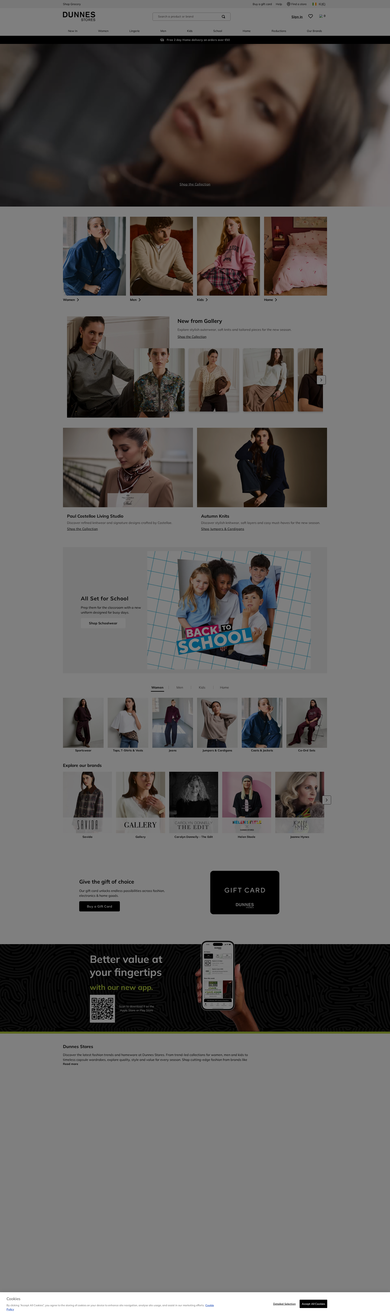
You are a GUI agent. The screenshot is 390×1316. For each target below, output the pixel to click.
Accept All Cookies (313, 1303)
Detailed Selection (284, 1303)
